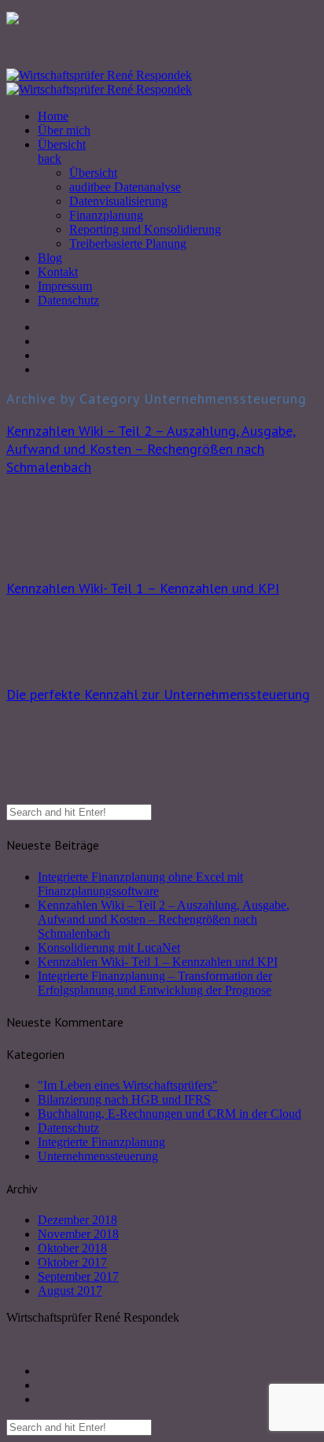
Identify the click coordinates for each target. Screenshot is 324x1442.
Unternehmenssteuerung (98, 1156)
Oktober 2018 (72, 1248)
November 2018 (78, 1234)
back (49, 158)
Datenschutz (68, 1127)
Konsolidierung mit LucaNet (109, 947)
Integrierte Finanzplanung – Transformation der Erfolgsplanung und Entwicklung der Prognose (155, 983)
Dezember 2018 (77, 1219)
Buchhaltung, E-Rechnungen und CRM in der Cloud (169, 1113)
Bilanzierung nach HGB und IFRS (124, 1099)
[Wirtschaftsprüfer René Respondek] (99, 82)
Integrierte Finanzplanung (101, 1142)
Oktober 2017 (72, 1262)
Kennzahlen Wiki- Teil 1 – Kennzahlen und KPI (142, 588)
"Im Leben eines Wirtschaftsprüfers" (128, 1085)
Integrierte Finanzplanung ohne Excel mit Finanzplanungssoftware (140, 884)
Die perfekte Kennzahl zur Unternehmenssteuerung (158, 694)
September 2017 (78, 1276)
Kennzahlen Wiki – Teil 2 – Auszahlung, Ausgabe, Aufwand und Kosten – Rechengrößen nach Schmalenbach (151, 449)
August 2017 (70, 1290)
